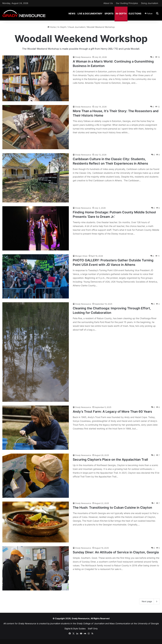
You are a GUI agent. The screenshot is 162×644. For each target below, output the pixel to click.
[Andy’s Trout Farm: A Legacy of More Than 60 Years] (35, 428)
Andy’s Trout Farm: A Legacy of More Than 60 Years (112, 411)
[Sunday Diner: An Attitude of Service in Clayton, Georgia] (35, 568)
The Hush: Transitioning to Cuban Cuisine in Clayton (112, 507)
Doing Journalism (149, 3)
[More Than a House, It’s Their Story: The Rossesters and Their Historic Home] (35, 127)
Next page (147, 601)
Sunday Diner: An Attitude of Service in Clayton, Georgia (116, 552)
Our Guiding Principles (127, 3)
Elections (135, 13)
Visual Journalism (76, 27)
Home (52, 27)
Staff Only (93, 628)
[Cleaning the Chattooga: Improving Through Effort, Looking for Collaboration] (35, 352)
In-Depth (121, 13)
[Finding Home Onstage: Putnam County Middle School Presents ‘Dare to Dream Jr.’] (35, 228)
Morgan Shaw (81, 256)
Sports (109, 13)
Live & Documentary (90, 13)
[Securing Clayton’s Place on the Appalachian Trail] (35, 476)
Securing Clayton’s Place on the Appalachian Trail (110, 459)
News (72, 13)
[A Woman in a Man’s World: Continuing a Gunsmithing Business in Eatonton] (35, 78)
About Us (108, 3)
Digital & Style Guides (75, 628)
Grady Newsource (83, 57)
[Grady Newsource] (24, 13)
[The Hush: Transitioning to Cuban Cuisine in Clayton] (35, 522)
